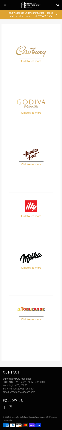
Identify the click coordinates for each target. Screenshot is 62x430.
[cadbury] (31, 63)
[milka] (31, 270)
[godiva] (31, 115)
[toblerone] (31, 321)
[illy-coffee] (31, 218)
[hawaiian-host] (31, 166)
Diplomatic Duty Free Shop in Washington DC (29, 417)
